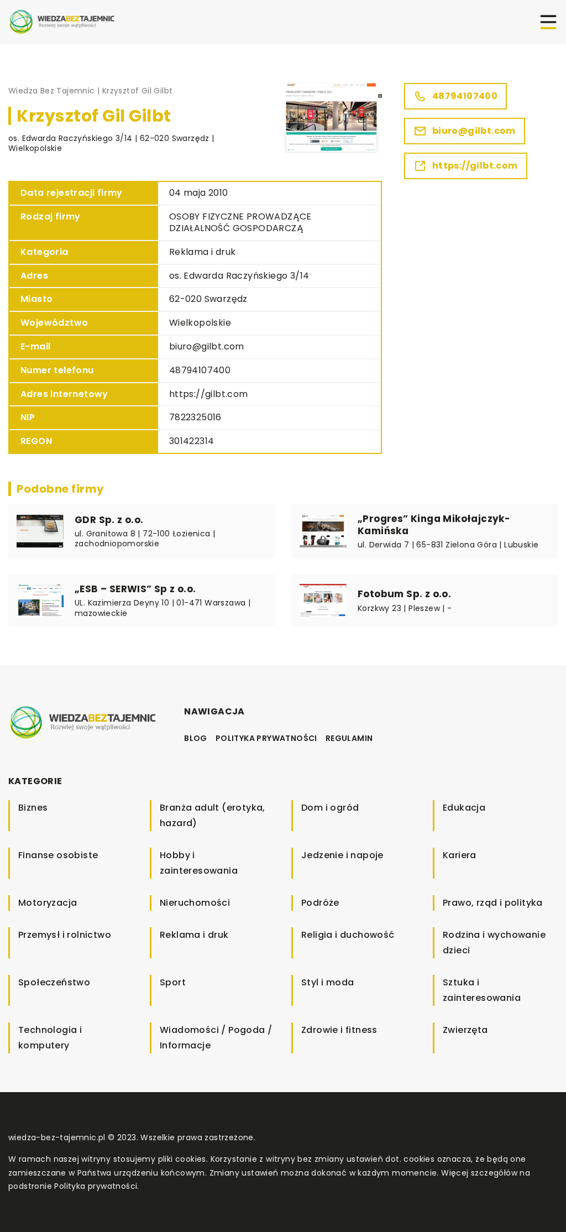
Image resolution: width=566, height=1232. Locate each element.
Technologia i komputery (50, 1038)
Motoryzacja (47, 902)
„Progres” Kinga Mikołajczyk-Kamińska (434, 525)
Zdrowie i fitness (339, 1030)
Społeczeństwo (54, 982)
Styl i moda (327, 982)
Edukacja (464, 807)
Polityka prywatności (266, 738)
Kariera (459, 855)
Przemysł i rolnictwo (64, 934)
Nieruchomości (195, 902)
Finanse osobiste (58, 855)
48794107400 (199, 370)
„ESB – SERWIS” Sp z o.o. (135, 589)
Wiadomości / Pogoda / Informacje (216, 1038)
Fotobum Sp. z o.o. (404, 594)
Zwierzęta (465, 1030)
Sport (173, 982)
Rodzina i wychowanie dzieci (494, 942)
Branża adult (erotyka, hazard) (212, 815)
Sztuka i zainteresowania (482, 990)
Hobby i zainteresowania (199, 863)
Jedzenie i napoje (342, 855)
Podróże (320, 902)
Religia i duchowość (348, 934)
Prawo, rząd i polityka (493, 902)
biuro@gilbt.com (206, 346)
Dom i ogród (330, 807)
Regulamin (349, 738)
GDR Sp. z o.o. (109, 520)
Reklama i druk (202, 252)
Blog (195, 738)
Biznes (33, 807)
